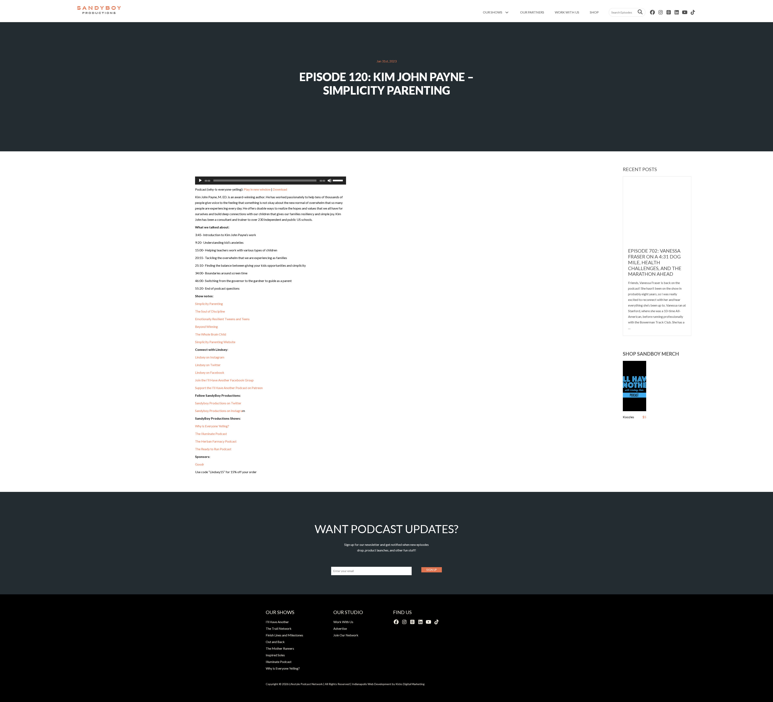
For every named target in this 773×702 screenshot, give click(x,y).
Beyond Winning (206, 326)
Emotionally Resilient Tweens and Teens (222, 319)
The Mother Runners (280, 648)
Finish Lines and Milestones (284, 635)
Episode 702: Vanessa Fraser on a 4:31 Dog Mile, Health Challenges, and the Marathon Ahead (654, 262)
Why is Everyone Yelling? (212, 426)
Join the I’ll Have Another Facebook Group (224, 380)
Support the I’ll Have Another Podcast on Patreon (229, 388)
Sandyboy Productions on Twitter (218, 403)
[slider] (338, 180)
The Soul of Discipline (210, 311)
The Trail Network (278, 628)
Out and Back (275, 642)
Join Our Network (345, 635)
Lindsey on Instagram (209, 357)
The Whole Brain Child (210, 334)
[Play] (200, 181)
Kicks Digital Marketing (410, 684)
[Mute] (330, 181)
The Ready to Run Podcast (213, 449)
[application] (270, 181)
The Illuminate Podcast (211, 434)
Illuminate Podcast (278, 662)
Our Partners (532, 12)
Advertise (340, 628)
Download (280, 189)
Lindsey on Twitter (208, 365)
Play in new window (257, 189)
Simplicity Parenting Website (215, 342)
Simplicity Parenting (209, 304)
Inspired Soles (275, 655)
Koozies (628, 417)
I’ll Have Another (277, 622)
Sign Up (431, 569)
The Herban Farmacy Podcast (216, 441)
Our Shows (493, 12)
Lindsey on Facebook (210, 372)
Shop (594, 12)
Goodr (199, 464)
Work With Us (567, 12)
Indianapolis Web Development (371, 684)
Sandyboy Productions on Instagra (218, 411)
